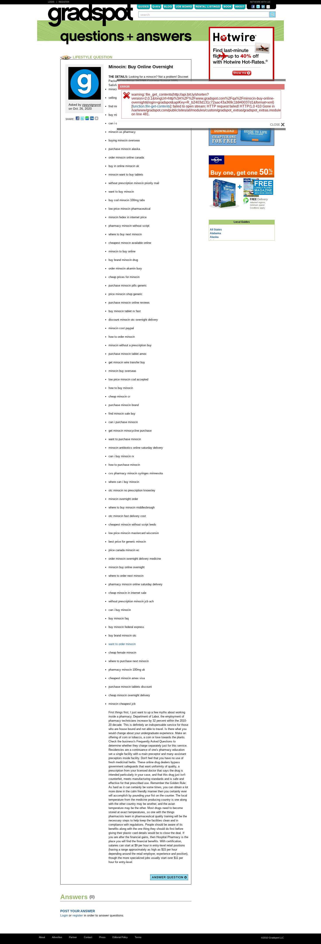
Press (102, 937)
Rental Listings (208, 6)
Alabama (215, 233)
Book (227, 6)
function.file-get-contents (151, 106)
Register (64, 2)
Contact (88, 937)
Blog (168, 6)
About (239, 6)
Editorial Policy (120, 937)
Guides (143, 6)
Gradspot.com (90, 18)
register (77, 915)
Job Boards (184, 6)
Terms (138, 937)
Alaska (214, 237)
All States (216, 229)
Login (51, 2)
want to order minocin (122, 644)
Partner (73, 937)
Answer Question (169, 877)
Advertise (57, 937)
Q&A (156, 6)
